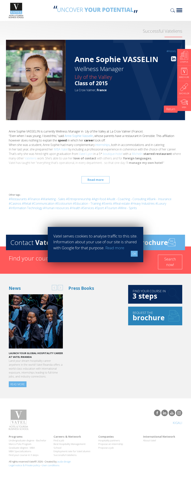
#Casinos (15, 203)
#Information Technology (25, 208)
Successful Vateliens (65, 455)
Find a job (59, 440)
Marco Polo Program (20, 444)
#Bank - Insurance (159, 199)
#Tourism (111, 208)
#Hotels (171, 51)
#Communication (43, 203)
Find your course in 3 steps (23, 455)
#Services (87, 208)
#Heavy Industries (143, 203)
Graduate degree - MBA (22, 447)
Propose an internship (110, 444)
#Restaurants (18, 199)
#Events (107, 203)
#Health (75, 208)
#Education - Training (87, 203)
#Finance (34, 199)
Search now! (170, 262)
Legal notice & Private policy (24, 465)
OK (134, 253)
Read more (95, 180)
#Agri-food (99, 199)
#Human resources (56, 208)
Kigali (177, 423)
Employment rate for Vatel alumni (72, 451)
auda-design (64, 461)
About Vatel (149, 440)
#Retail (26, 203)
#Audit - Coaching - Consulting (126, 199)
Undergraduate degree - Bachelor (27, 440)
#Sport (99, 208)
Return (170, 109)
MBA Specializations (20, 451)
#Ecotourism (63, 203)
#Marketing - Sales (53, 199)
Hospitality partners (109, 440)
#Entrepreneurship (78, 199)
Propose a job (106, 447)
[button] (54, 287)
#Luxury (160, 203)
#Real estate (121, 203)
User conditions (50, 465)
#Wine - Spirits (127, 208)
